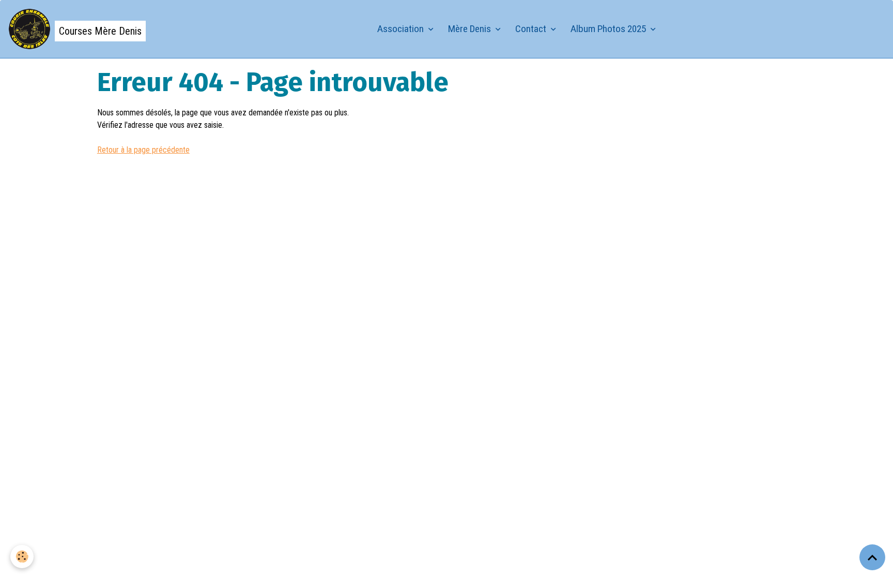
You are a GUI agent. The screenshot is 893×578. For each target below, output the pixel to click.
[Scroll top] (872, 557)
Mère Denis (470, 29)
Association (401, 29)
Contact (531, 29)
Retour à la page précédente (143, 150)
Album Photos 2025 (609, 29)
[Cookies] (22, 556)
